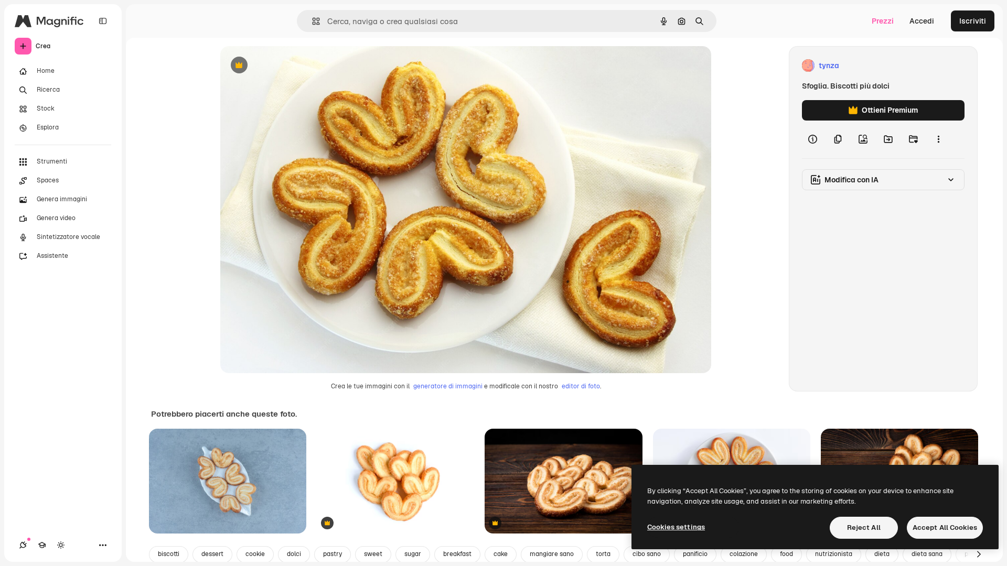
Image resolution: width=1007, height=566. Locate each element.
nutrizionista (833, 554)
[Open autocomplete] (311, 21)
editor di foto (581, 386)
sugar (412, 554)
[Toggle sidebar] (102, 21)
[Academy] (42, 545)
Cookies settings (676, 527)
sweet (373, 554)
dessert (212, 554)
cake (501, 554)
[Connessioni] (23, 545)
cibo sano (647, 554)
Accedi (921, 21)
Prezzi (883, 21)
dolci (294, 554)
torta (603, 554)
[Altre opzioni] (938, 139)
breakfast (457, 554)
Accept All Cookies (945, 527)
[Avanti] (978, 554)
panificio (695, 554)
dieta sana (927, 554)
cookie (255, 554)
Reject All (864, 527)
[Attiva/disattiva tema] (60, 545)
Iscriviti (972, 21)
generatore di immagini (448, 386)
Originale (289, 66)
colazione (744, 554)
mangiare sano (552, 554)
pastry (332, 554)
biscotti (168, 554)
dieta (882, 554)
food (786, 554)
